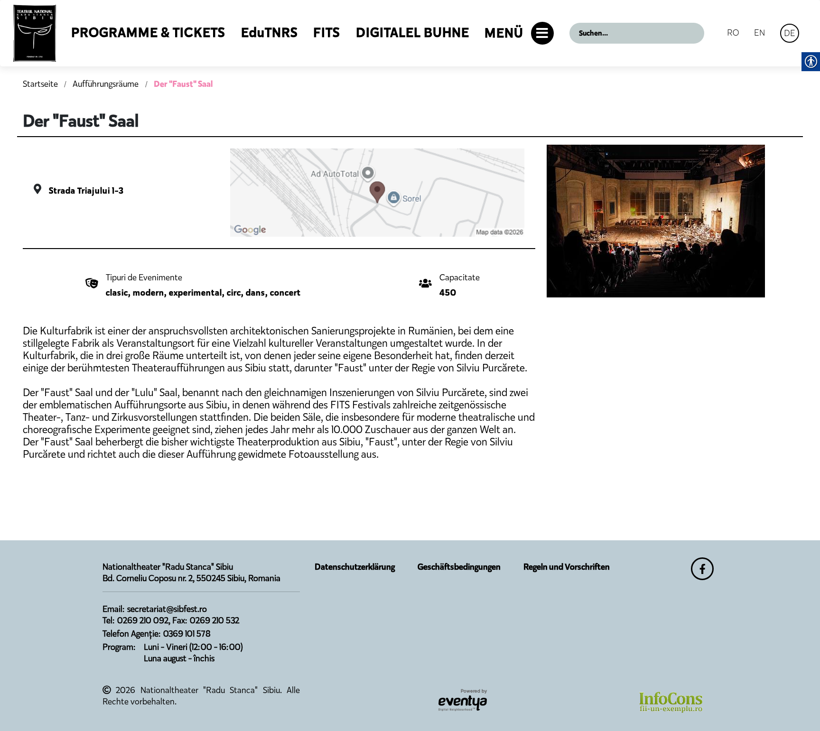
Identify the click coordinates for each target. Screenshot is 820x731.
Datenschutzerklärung (355, 567)
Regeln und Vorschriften (566, 567)
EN (759, 32)
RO (733, 32)
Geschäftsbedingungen (459, 567)
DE (789, 33)
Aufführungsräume (106, 84)
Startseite (40, 84)
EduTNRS (269, 32)
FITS (326, 32)
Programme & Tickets (148, 32)
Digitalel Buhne (412, 32)
